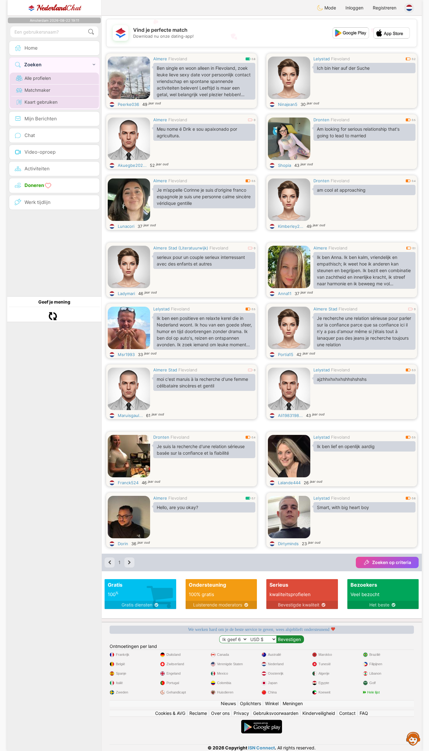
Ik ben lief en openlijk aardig (346, 446)
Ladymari (126, 293)
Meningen (293, 703)
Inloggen (354, 7)
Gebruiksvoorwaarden (275, 713)
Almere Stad (325, 308)
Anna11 (284, 293)
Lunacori (126, 226)
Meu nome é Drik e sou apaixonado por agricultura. (197, 132)
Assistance (413, 738)
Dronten (321, 119)
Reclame (198, 713)
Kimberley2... (290, 226)
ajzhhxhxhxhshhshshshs (342, 379)
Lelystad (321, 58)
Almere (160, 58)
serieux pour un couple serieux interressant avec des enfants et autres (201, 260)
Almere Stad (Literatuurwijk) (180, 247)
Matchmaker (37, 90)
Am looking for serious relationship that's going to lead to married (358, 132)
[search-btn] (91, 31)
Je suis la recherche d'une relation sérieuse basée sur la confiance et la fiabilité (201, 450)
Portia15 (285, 354)
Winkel (272, 703)
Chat (59, 8)
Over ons (220, 713)
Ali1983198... (290, 415)
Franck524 (128, 482)
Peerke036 (128, 104)
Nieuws (228, 703)
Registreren (384, 7)
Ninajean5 (287, 104)
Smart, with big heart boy (343, 507)
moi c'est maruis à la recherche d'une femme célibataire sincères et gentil (202, 382)
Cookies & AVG (170, 713)
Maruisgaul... (130, 415)
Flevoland (177, 58)
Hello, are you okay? (177, 507)
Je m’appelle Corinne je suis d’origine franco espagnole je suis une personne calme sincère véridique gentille (204, 196)
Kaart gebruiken (40, 102)
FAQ (364, 713)
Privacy (241, 713)
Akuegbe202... (132, 165)
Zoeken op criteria (391, 562)
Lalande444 (289, 482)
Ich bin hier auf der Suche (343, 68)
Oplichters (250, 703)
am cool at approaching (341, 190)
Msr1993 (126, 354)
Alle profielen (37, 78)
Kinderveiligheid (318, 713)
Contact (347, 713)
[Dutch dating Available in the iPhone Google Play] (261, 723)
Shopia (284, 165)
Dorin (123, 543)
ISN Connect (261, 747)
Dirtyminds (288, 543)
